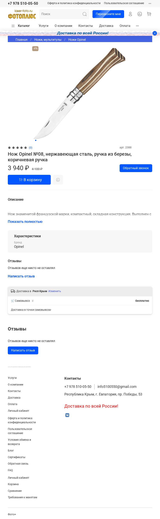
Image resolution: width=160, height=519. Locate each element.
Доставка (106, 26)
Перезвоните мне (108, 14)
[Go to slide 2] (38, 140)
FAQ (10, 470)
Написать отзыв (23, 350)
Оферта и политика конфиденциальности (73, 3)
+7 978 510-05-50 (23, 3)
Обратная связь (18, 463)
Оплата (125, 26)
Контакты (85, 26)
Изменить (54, 291)
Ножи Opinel (77, 40)
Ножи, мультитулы (47, 40)
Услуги (43, 26)
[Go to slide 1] (35, 140)
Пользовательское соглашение (124, 3)
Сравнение (15, 491)
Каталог (24, 26)
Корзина (13, 484)
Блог (11, 450)
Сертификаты (16, 457)
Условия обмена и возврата (19, 442)
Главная (22, 40)
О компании (63, 26)
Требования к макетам (22, 497)
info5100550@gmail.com (117, 387)
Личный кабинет (18, 410)
